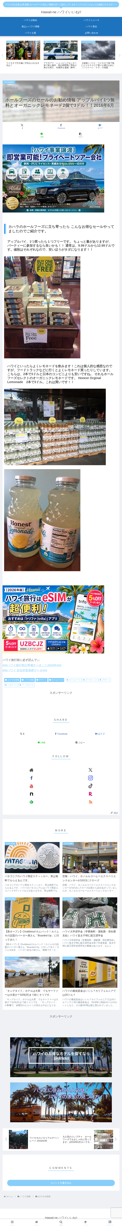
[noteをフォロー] (31, 794)
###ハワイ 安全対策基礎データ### (25, 670)
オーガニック (91, 680)
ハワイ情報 (29, 680)
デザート (43, 680)
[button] (80, 135)
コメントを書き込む (61, 1182)
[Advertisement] (61, 702)
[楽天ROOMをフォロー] (90, 794)
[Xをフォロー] (90, 770)
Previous (2, 55)
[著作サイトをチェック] (31, 770)
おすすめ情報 (13, 680)
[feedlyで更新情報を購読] (31, 802)
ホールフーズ (57, 680)
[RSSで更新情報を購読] (90, 802)
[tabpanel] (23, 55)
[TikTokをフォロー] (90, 786)
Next (119, 55)
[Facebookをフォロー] (31, 778)
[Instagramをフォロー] (90, 778)
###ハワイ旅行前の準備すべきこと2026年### (32, 665)
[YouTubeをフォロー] (31, 786)
